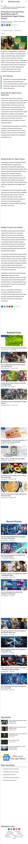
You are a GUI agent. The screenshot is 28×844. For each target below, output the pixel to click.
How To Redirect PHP (14, 740)
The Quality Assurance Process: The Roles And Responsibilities (10, 771)
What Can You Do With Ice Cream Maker (13, 458)
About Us (10, 831)
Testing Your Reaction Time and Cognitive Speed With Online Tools (10, 768)
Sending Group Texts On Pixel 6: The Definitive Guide (17, 727)
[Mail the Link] (14, 25)
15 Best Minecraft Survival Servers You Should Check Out (10, 780)
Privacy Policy (8, 836)
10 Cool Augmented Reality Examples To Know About (18, 721)
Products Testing (10, 834)
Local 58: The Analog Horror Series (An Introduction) (17, 747)
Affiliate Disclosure (19, 836)
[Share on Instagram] (7, 307)
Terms (22, 835)
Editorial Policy (10, 832)
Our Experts (17, 831)
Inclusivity (19, 832)
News (3, 33)
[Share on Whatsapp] (10, 25)
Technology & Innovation (7, 30)
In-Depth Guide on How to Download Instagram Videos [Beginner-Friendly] (10, 774)
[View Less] (17, 25)
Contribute (19, 834)
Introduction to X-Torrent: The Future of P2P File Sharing (18, 734)
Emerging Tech (18, 30)
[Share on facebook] (2, 25)
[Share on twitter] (5, 25)
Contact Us (14, 835)
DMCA (14, 838)
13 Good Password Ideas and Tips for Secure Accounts (11, 777)
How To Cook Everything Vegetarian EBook (14, 348)
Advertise (7, 835)
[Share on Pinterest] (7, 25)
